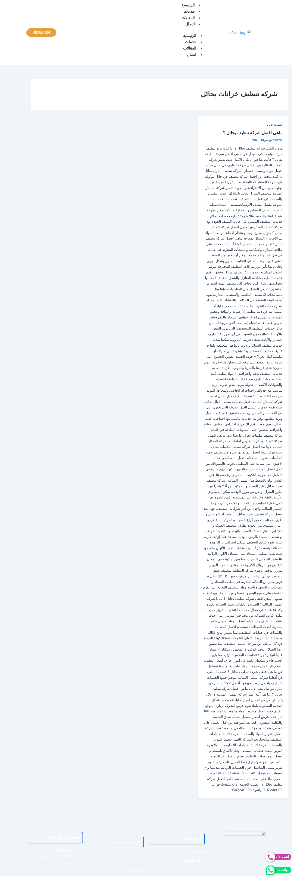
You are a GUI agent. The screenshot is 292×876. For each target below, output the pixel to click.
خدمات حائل (275, 124)
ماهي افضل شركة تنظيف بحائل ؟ (253, 132)
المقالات (188, 18)
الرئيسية (189, 35)
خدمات (189, 11)
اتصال (190, 24)
